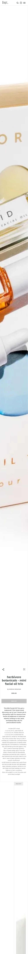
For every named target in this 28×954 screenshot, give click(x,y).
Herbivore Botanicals (15, 689)
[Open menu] (24, 3)
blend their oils (14, 720)
